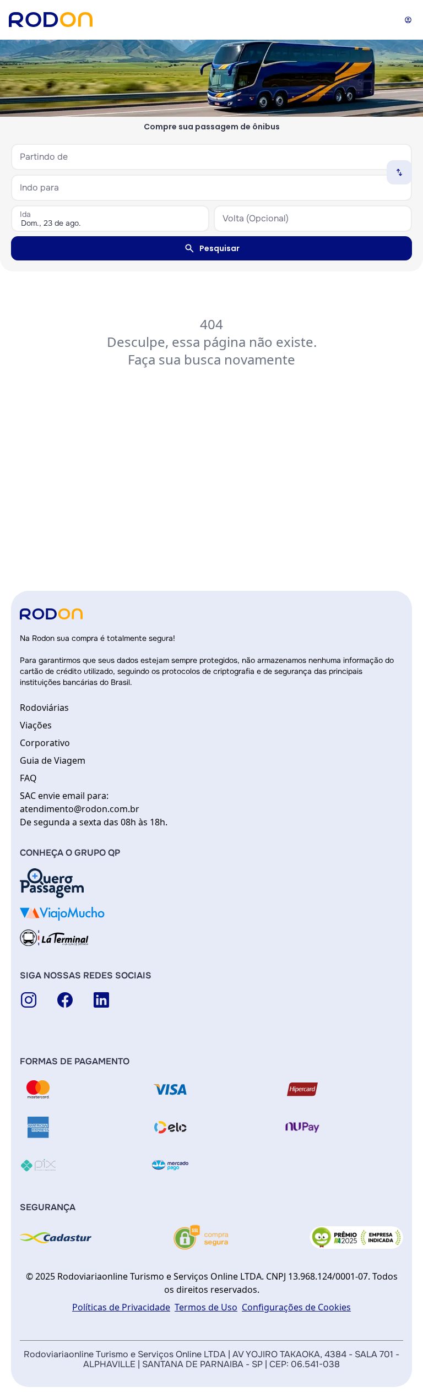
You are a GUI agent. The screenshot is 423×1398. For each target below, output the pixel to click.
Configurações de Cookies (296, 1307)
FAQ (28, 778)
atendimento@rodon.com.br (79, 809)
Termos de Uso (206, 1307)
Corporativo (45, 743)
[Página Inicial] (51, 19)
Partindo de (44, 156)
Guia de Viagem (52, 760)
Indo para (39, 187)
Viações (36, 725)
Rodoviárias (44, 707)
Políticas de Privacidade (121, 1307)
